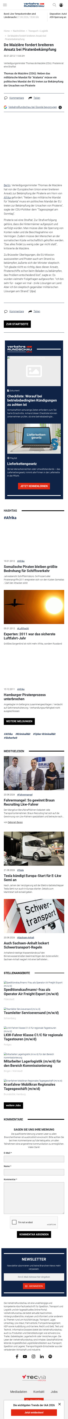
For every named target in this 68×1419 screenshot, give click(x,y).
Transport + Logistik (38, 31)
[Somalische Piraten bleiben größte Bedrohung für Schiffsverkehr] (34, 540)
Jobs (54, 1392)
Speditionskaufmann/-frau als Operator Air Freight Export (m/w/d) (31, 992)
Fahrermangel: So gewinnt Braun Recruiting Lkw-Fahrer (29, 802)
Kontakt (38, 1392)
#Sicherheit (10, 737)
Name (7, 1166)
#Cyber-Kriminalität (44, 734)
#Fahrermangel (24, 794)
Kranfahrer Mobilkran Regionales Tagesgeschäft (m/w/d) (29, 1086)
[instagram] (33, 1356)
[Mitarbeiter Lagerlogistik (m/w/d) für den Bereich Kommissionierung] (34, 1056)
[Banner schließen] (58, 1404)
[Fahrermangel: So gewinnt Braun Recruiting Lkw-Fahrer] (34, 773)
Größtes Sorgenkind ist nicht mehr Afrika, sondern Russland (33, 643)
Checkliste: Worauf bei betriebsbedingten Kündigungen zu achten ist (32, 400)
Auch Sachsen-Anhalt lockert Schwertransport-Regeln (26, 945)
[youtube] (25, 1356)
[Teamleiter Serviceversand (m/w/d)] (22, 1009)
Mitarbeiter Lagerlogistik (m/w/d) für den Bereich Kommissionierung (32, 1063)
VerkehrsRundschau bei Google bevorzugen (33, 107)
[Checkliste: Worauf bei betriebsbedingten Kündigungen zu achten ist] (34, 371)
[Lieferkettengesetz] (34, 439)
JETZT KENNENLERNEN (34, 486)
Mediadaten (18, 1392)
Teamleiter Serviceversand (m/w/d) (31, 1013)
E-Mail (7, 1153)
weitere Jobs (13, 1105)
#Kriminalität (22, 734)
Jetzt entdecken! (34, 1412)
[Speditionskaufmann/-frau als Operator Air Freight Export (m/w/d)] (34, 984)
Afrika (7, 197)
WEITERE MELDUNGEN (19, 721)
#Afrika (10, 518)
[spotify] (50, 1356)
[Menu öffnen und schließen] (5, 5)
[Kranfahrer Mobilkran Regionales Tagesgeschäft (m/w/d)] (33, 1080)
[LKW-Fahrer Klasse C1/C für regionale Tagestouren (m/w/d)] (34, 1029)
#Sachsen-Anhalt (25, 937)
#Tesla (20, 870)
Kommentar (10, 1179)
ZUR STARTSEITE (17, 324)
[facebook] (17, 1356)
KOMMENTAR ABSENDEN (34, 1234)
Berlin (7, 185)
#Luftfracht (23, 628)
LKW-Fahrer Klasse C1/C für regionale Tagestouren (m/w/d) (33, 1037)
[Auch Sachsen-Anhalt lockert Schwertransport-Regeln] (34, 916)
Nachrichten (19, 31)
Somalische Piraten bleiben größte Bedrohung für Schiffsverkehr (30, 569)
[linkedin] (42, 1356)
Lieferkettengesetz (22, 464)
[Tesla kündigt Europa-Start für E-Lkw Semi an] (34, 849)
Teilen (37, 97)
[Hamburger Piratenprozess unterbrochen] (34, 668)
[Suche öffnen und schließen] (53, 5)
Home (7, 31)
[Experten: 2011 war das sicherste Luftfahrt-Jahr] (34, 607)
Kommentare (16, 97)
